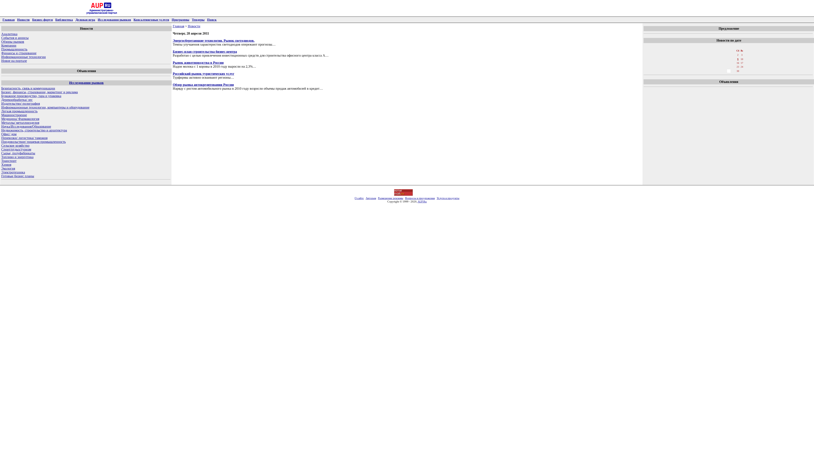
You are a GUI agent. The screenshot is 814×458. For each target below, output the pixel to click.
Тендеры (198, 19)
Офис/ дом (9, 134)
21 (729, 67)
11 (715, 63)
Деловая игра (85, 19)
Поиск (212, 19)
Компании (8, 45)
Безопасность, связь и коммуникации (28, 88)
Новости (23, 19)
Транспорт (9, 161)
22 (733, 67)
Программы (180, 19)
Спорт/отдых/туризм (16, 149)
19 (719, 67)
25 (715, 71)
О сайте (359, 198)
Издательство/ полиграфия (20, 103)
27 (724, 71)
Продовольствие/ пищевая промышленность (33, 142)
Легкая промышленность (19, 111)
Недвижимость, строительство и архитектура (34, 130)
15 (733, 63)
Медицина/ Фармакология (20, 119)
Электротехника (13, 172)
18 (715, 67)
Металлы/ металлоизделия (20, 122)
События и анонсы (15, 38)
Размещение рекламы (390, 198)
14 (729, 63)
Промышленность (14, 49)
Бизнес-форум (42, 19)
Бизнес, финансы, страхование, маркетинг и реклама (39, 92)
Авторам (371, 198)
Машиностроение (14, 115)
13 (724, 63)
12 (719, 63)
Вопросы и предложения (420, 198)
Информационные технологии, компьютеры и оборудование (45, 107)
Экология (8, 168)
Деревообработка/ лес (17, 100)
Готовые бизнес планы (17, 176)
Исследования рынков (114, 19)
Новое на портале (14, 61)
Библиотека (64, 19)
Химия (6, 164)
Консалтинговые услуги (151, 19)
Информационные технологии (23, 57)
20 (724, 67)
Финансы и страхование (18, 53)
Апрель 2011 (728, 46)
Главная (9, 19)
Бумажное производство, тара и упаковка (31, 96)
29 (733, 71)
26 (719, 71)
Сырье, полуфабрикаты (18, 153)
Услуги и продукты (448, 198)
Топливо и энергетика (17, 157)
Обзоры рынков (12, 41)
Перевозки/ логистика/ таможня (24, 138)
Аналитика (9, 34)
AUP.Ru (422, 201)
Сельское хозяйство (15, 145)
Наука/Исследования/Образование (26, 126)
